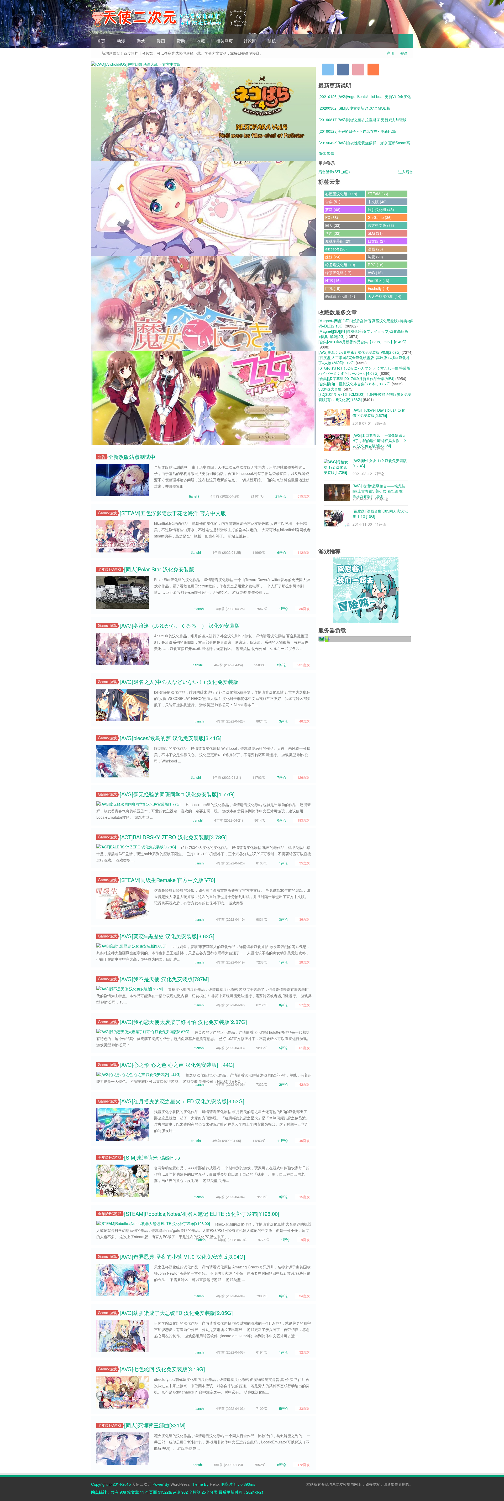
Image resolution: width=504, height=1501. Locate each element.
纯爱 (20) (375, 256)
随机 (271, 41)
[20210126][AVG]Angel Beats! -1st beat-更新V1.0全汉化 (365, 96)
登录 (404, 53)
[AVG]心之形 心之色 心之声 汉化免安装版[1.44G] (177, 1064)
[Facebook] (343, 69)
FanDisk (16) (378, 280)
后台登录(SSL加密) (334, 171)
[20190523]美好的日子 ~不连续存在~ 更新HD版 (358, 131)
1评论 (283, 608)
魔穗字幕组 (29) (338, 241)
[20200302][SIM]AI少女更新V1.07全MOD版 (354, 108)
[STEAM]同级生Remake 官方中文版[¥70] (167, 880)
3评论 (283, 721)
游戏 (141, 41)
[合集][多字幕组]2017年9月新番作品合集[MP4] (356, 378)
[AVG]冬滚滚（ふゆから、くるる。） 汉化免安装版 (180, 625)
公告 (101, 456)
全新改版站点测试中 (131, 456)
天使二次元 (141, 1484)
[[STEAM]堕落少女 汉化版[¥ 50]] (203, 397)
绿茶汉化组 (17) (338, 272)
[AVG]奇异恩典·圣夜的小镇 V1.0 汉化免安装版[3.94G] (182, 1256)
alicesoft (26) (336, 249)
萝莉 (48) (332, 209)
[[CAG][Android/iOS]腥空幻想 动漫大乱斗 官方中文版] (136, 63)
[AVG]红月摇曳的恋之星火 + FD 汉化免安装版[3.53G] (182, 1101)
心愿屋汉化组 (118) (341, 193)
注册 (390, 53)
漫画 (161, 41)
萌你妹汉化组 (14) (340, 296)
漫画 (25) (375, 249)
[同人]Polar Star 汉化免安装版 (159, 569)
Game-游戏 (107, 512)
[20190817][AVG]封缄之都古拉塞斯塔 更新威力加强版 (363, 119)
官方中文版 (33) (381, 225)
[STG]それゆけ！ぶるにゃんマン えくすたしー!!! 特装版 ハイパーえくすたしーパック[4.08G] (364, 370)
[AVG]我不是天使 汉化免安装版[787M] (164, 979)
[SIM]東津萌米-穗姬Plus (152, 1157)
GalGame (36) (380, 217)
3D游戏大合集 (330, 389)
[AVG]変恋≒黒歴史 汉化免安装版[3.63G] (167, 936)
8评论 (281, 1464)
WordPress (180, 1484)
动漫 (121, 41)
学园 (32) (332, 233)
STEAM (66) (378, 193)
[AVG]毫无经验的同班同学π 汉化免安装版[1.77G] (177, 794)
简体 (322, 153)
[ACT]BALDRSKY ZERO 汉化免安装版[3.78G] (173, 837)
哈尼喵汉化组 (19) (340, 264)
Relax (215, 1484)
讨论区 (250, 41)
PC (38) (331, 217)
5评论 (283, 1047)
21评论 (280, 496)
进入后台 (405, 171)
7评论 (281, 777)
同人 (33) (332, 225)
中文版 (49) (377, 201)
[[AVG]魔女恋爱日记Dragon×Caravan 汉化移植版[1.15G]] (203, 302)
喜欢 (303, 496)
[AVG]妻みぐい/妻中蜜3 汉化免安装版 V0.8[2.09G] (359, 352)
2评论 (281, 664)
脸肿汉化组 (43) (381, 209)
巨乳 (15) (332, 288)
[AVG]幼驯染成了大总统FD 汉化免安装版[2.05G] (176, 1312)
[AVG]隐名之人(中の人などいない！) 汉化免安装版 (179, 681)
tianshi (194, 496)
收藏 (201, 41)
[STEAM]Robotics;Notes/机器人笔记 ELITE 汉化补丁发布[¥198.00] (201, 1213)
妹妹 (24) (332, 256)
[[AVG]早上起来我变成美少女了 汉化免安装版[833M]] (203, 208)
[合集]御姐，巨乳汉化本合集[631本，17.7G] (354, 383)
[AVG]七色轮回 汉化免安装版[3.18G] (162, 1369)
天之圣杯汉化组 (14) (384, 296)
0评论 (281, 820)
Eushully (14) (379, 288)
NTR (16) (333, 280)
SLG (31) (375, 233)
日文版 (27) (377, 241)
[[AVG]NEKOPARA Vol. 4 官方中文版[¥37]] (203, 113)
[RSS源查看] (373, 69)
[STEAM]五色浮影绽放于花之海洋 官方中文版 (173, 513)
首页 (101, 41)
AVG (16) (375, 272)
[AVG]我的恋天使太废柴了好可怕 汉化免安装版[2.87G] (183, 1022)
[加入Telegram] (328, 69)
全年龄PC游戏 (109, 569)
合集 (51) (332, 201)
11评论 (282, 1140)
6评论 (281, 552)
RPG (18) (376, 264)
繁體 (330, 153)
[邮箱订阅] (358, 69)
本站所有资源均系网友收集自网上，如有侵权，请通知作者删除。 (359, 1484)
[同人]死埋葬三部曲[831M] (155, 1425)
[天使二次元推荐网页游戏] (365, 589)
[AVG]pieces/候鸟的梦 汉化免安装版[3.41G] (171, 738)
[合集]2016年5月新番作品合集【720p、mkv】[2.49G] (362, 341)
